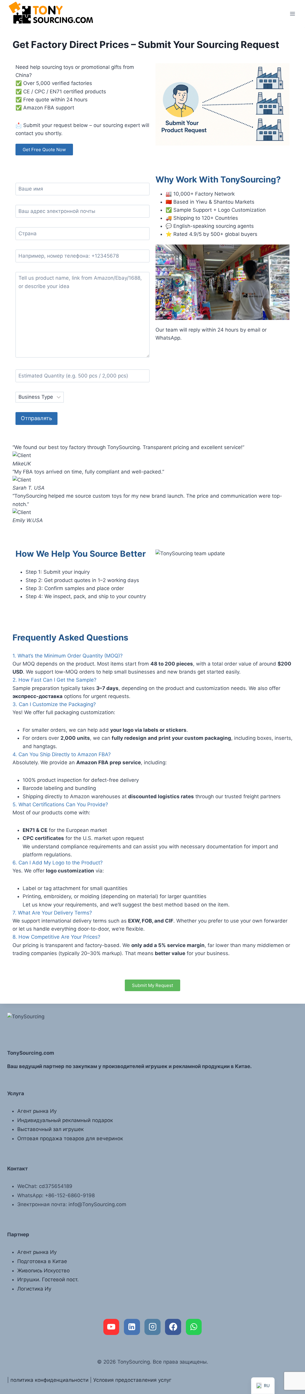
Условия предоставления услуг (132, 1380)
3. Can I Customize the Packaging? (54, 704)
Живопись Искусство (43, 1271)
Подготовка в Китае (42, 1261)
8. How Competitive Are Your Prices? (56, 937)
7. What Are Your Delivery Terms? (52, 913)
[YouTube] (111, 1327)
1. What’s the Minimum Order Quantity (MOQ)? (68, 656)
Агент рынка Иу (37, 1111)
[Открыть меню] (292, 13)
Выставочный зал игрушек (50, 1129)
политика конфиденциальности (49, 1380)
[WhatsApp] (194, 1327)
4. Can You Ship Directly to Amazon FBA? (62, 754)
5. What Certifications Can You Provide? (60, 804)
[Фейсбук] (173, 1327)
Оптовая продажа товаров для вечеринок (70, 1138)
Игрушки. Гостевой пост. (48, 1279)
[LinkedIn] (132, 1327)
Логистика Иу (34, 1289)
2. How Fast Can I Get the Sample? (55, 680)
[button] (152, 529)
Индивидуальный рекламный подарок (65, 1120)
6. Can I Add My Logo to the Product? (58, 863)
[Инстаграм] (152, 1327)
